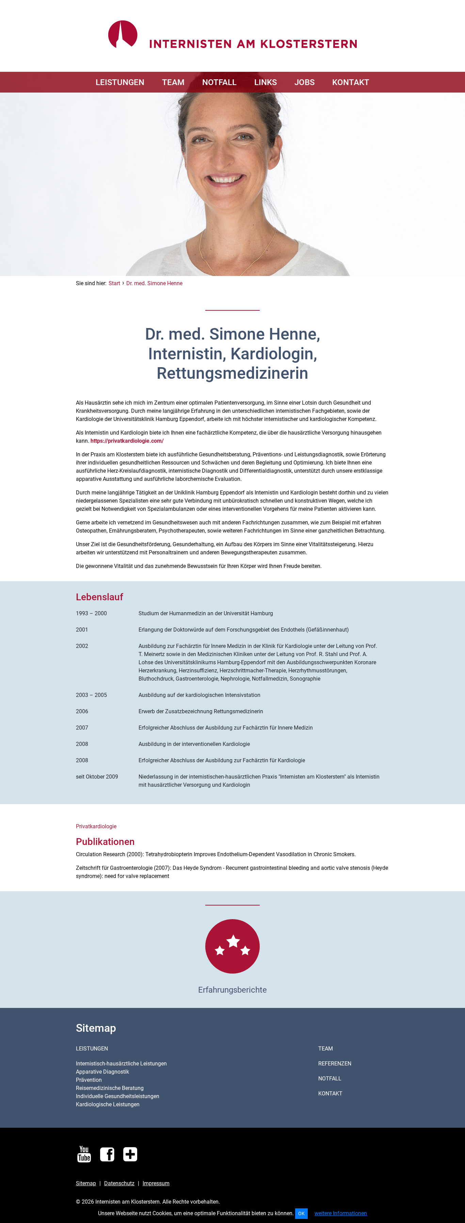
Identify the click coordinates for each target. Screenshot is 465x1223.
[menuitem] (120, 82)
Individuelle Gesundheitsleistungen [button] (117, 1096)
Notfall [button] (329, 1078)
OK (301, 1213)
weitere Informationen (341, 1213)
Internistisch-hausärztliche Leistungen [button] (121, 1063)
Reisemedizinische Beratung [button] (110, 1088)
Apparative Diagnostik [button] (102, 1072)
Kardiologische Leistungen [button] (108, 1104)
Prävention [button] (89, 1080)
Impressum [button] (156, 1183)
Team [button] (325, 1048)
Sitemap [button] (86, 1183)
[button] (120, 82)
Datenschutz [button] (119, 1183)
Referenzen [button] (334, 1063)
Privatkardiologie (96, 826)
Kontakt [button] (330, 1093)
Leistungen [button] (92, 1048)
